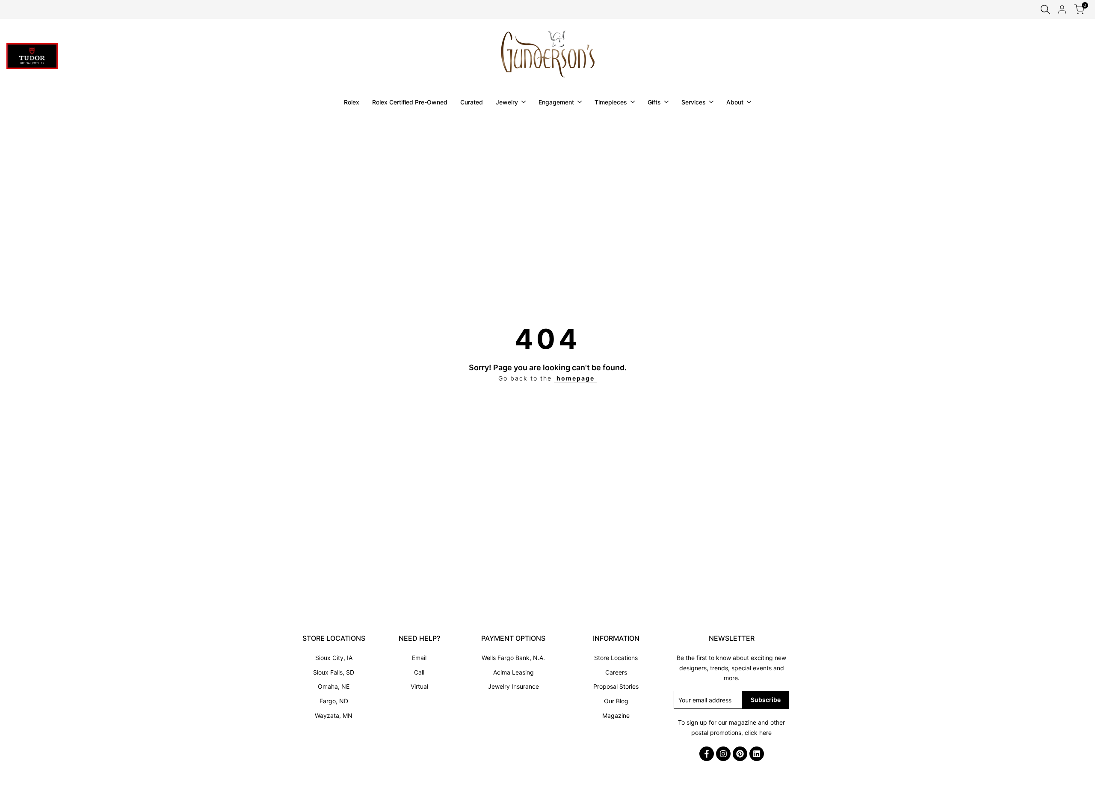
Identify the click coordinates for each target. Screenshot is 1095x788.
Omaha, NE (333, 686)
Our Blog (616, 701)
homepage (575, 378)
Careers (616, 672)
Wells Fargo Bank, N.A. (513, 657)
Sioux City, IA (333, 657)
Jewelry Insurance (513, 686)
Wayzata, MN (333, 715)
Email (419, 657)
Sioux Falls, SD (333, 672)
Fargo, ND (334, 701)
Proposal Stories (616, 686)
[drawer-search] (1045, 10)
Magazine (616, 715)
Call (419, 672)
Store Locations (616, 657)
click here (758, 732)
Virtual (419, 686)
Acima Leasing (513, 672)
